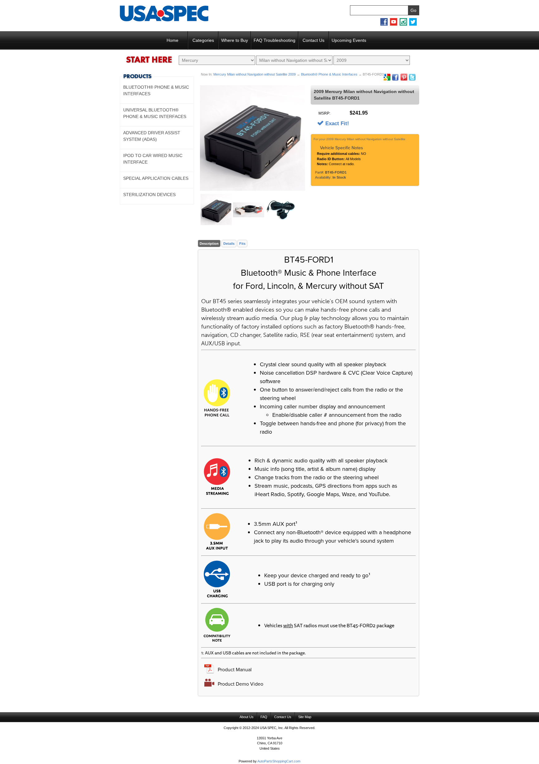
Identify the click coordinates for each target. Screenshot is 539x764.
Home (172, 40)
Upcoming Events (349, 40)
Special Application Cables (155, 178)
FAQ (263, 717)
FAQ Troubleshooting (274, 40)
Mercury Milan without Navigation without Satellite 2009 (254, 74)
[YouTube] (394, 25)
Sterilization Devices (149, 194)
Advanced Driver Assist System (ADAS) (151, 136)
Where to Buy (234, 40)
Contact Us (313, 40)
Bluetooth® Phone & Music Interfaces (329, 74)
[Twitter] (413, 25)
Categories (203, 40)
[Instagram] (403, 25)
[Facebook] (384, 25)
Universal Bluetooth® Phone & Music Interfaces (154, 113)
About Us (247, 717)
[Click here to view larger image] (252, 137)
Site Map (304, 717)
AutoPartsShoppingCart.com (278, 761)
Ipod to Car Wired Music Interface (152, 159)
